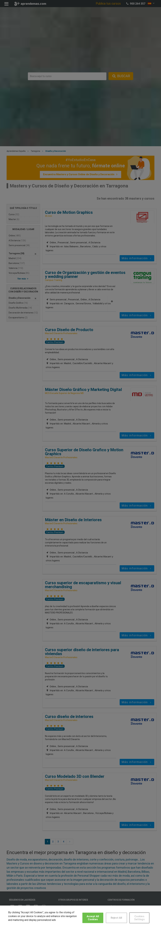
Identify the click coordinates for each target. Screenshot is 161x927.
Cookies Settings (139, 918)
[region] (80, 916)
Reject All (116, 917)
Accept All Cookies (93, 918)
